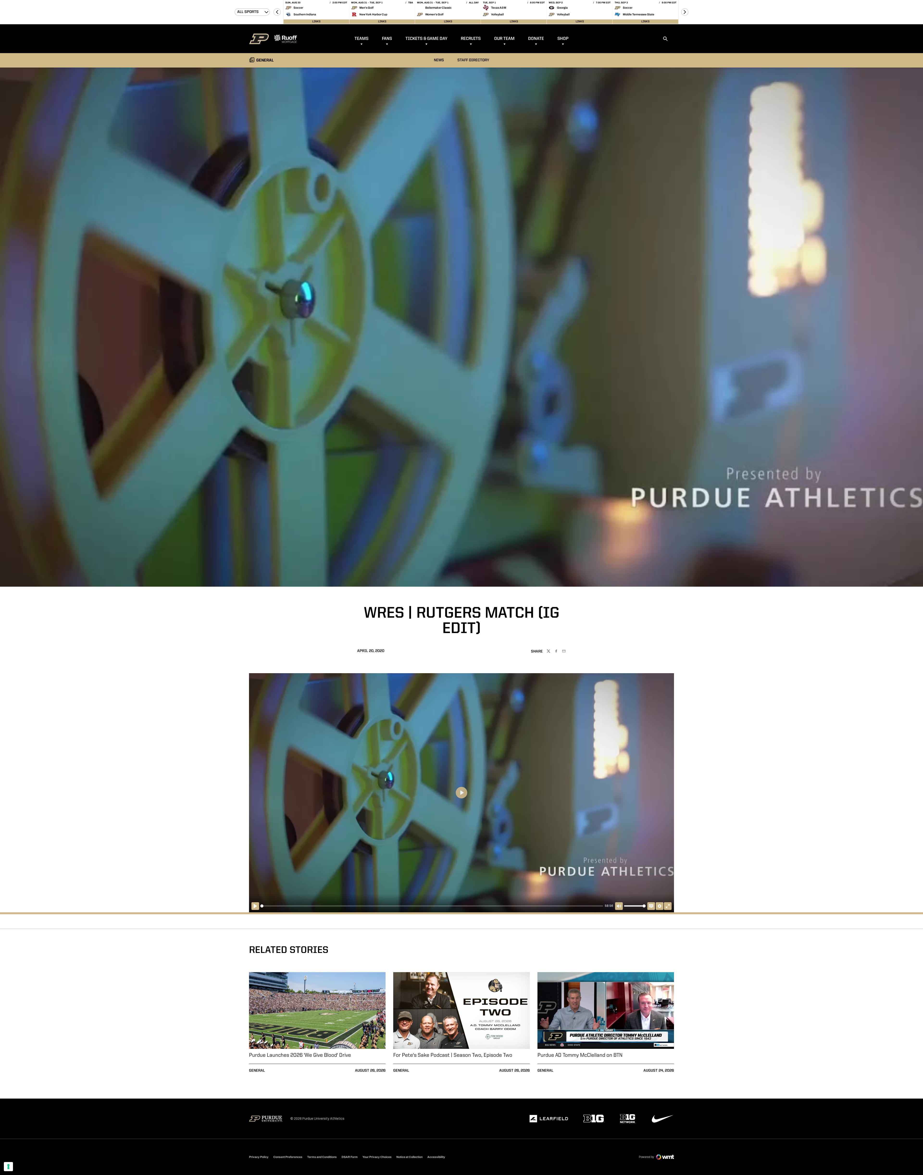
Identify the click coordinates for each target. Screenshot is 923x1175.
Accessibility (436, 1157)
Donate (536, 39)
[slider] (431, 906)
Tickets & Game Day (426, 39)
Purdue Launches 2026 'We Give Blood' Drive (300, 1055)
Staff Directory (473, 60)
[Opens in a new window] (549, 1119)
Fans (387, 39)
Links (316, 21)
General (257, 1071)
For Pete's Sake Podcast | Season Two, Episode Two (452, 1055)
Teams (361, 39)
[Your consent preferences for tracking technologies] (8, 1166)
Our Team (504, 39)
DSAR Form (350, 1157)
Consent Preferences (287, 1157)
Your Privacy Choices (377, 1157)
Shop (562, 39)
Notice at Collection (409, 1157)
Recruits (471, 39)
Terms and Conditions (322, 1157)
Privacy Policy (258, 1157)
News (439, 60)
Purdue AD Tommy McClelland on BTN (580, 1055)
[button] (277, 12)
